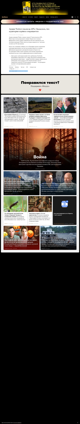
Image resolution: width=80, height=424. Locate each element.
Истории (30, 17)
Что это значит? (17, 422)
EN (77, 17)
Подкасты (41, 17)
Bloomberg (21, 34)
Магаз (47, 17)
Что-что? (16, 68)
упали (22, 60)
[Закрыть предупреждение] (77, 422)
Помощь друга (54, 17)
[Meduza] (5, 17)
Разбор (36, 17)
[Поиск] (75, 17)
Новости (24, 17)
